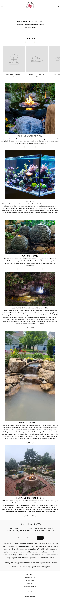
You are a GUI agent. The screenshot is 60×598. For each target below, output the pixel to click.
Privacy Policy (30, 583)
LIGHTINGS (30, 327)
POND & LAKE (30, 515)
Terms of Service (30, 577)
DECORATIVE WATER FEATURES (30, 269)
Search (30, 592)
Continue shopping (30, 27)
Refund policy (30, 580)
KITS (30, 442)
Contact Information (30, 586)
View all (30, 42)
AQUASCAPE (30, 147)
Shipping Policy (30, 574)
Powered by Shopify (30, 596)
